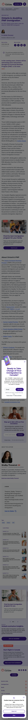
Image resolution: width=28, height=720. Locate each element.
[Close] (24, 697)
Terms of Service (17, 395)
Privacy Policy (9, 395)
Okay (14, 715)
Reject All (14, 711)
